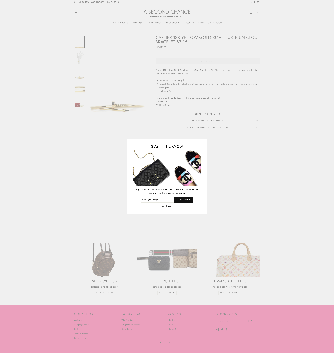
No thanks (167, 206)
